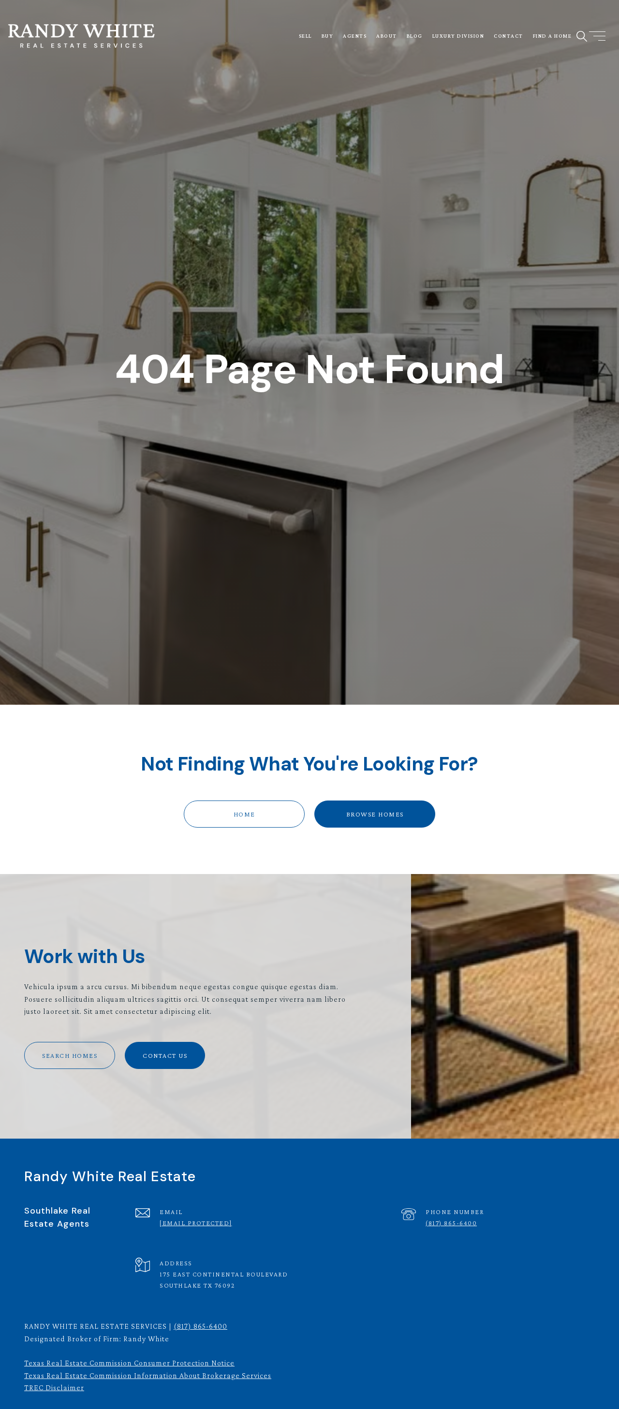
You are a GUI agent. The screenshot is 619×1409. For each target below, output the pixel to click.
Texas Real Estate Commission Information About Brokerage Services (147, 1375)
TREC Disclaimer (54, 1387)
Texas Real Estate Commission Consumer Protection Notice (129, 1363)
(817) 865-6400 (451, 1223)
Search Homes (69, 1055)
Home (244, 814)
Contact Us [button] (165, 1055)
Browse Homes (375, 814)
